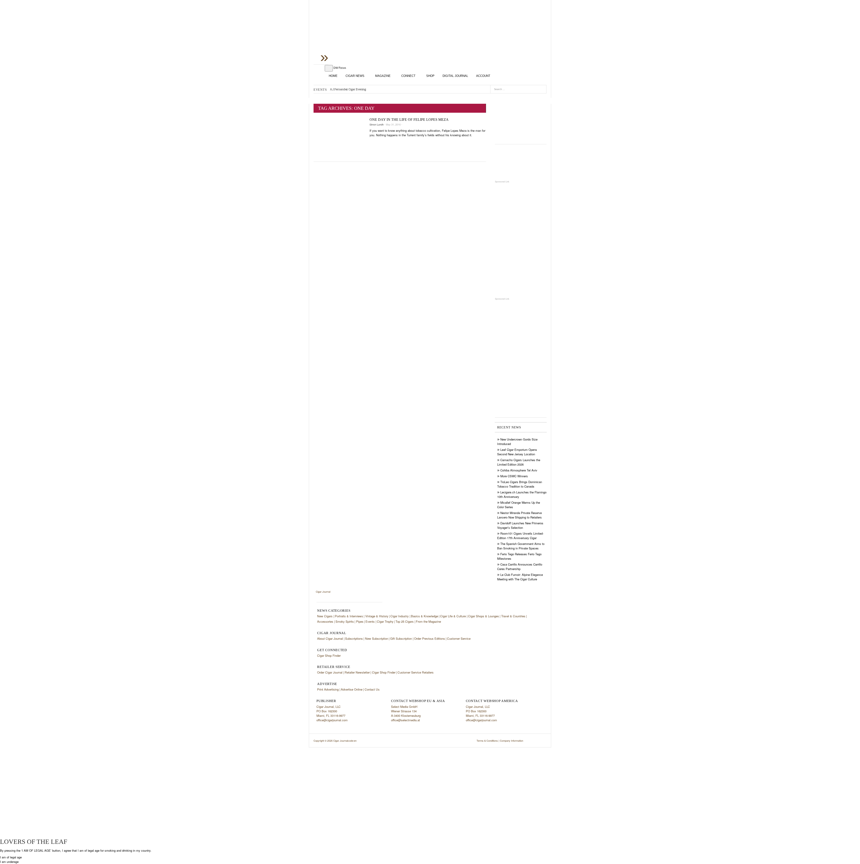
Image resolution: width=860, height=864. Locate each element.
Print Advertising (328, 689)
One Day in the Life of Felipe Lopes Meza (409, 119)
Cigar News (355, 76)
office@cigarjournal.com (332, 720)
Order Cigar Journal (329, 672)
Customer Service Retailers (416, 672)
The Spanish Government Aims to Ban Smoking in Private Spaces (520, 546)
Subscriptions (354, 638)
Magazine (383, 76)
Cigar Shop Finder (329, 655)
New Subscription (376, 638)
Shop (430, 76)
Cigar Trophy (385, 621)
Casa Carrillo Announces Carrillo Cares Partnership (519, 566)
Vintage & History (376, 616)
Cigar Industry (399, 616)
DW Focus (339, 67)
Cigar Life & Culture (453, 616)
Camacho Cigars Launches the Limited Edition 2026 (518, 462)
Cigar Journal (349, 35)
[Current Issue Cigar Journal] (520, 120)
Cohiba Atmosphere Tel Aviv (518, 470)
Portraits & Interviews (349, 616)
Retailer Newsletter (357, 672)
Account (483, 76)
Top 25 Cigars (405, 621)
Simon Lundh (377, 124)
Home (333, 76)
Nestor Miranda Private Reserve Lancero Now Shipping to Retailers (519, 515)
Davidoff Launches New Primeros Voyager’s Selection (520, 525)
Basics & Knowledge (424, 616)
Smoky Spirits (344, 621)
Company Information (511, 740)
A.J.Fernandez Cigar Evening (348, 89)
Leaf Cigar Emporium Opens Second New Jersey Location (517, 451)
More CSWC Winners (514, 476)
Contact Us (372, 689)
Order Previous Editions (429, 638)
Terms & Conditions (487, 740)
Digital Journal (455, 76)
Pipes (359, 621)
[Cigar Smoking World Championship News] (520, 162)
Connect (408, 76)
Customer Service (459, 638)
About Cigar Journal (330, 638)
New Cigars (325, 616)
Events (370, 621)
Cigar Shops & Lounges (483, 616)
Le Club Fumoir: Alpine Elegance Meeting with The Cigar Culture (520, 576)
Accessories (325, 621)
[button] (11, 857)
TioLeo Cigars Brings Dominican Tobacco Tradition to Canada (519, 484)
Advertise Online (351, 689)
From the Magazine (428, 621)
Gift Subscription (401, 638)
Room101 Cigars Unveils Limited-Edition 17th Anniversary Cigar (520, 535)
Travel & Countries (513, 616)
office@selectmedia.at (405, 720)
